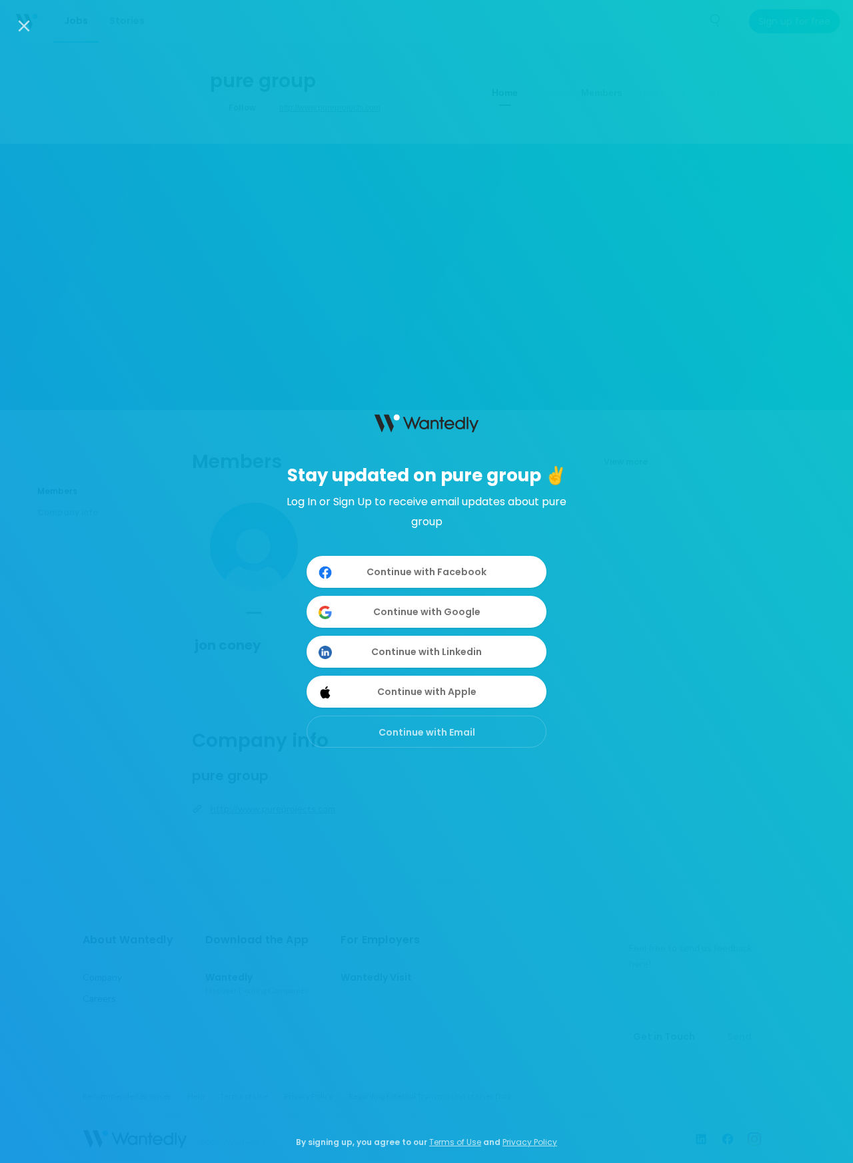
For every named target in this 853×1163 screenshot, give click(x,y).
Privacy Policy (529, 1142)
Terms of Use (455, 1142)
